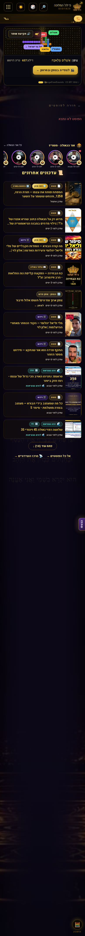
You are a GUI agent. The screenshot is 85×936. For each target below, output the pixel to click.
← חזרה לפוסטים (65, 105)
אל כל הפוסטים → (59, 456)
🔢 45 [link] (34, 424)
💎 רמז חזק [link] (40, 186)
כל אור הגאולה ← (12, 145)
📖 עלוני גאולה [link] (38, 267)
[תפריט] (8, 7)
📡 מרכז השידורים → (28, 456)
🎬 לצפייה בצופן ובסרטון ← (55, 70)
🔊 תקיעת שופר (21, 34)
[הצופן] (40, 82)
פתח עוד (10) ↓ (42, 446)
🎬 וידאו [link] (25, 240)
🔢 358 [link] (34, 370)
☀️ (21, 7)
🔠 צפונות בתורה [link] (21, 186)
